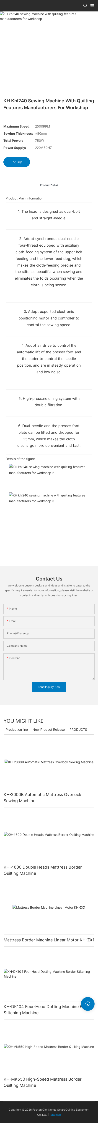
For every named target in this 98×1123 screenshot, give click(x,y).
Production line (17, 729)
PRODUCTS (78, 729)
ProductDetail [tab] (49, 185)
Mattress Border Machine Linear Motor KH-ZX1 (49, 940)
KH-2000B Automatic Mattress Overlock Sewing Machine (42, 797)
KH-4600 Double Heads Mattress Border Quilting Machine (43, 870)
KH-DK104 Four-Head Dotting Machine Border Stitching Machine (48, 1009)
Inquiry (17, 162)
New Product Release (49, 729)
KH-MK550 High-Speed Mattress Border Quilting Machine (43, 1082)
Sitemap (55, 1114)
